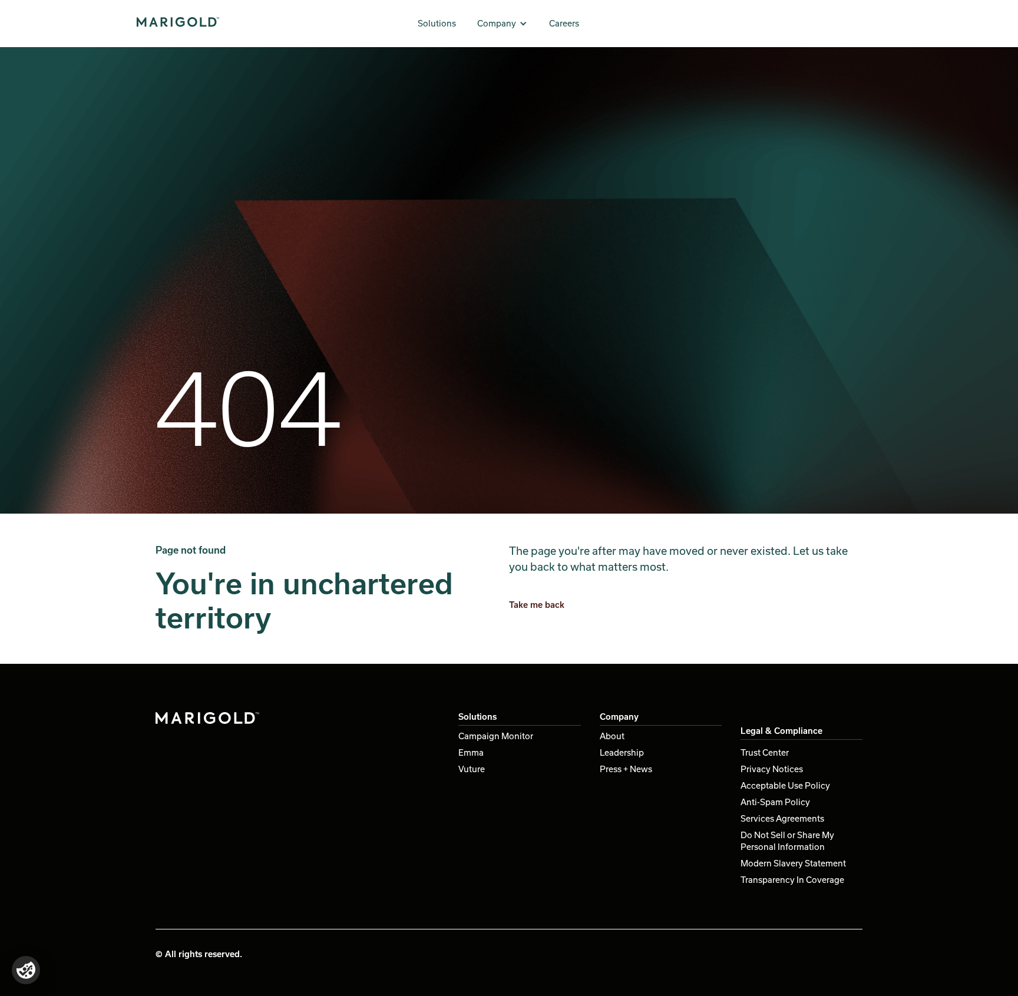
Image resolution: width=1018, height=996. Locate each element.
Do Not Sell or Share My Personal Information (787, 841)
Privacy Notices (772, 769)
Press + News (626, 769)
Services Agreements (782, 818)
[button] (502, 23)
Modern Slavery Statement (793, 863)
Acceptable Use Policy (785, 785)
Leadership (622, 752)
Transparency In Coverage (792, 880)
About (612, 736)
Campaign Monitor (495, 736)
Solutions (437, 23)
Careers (564, 23)
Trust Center (765, 752)
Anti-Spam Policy (775, 802)
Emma (471, 752)
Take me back (536, 605)
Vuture (471, 769)
